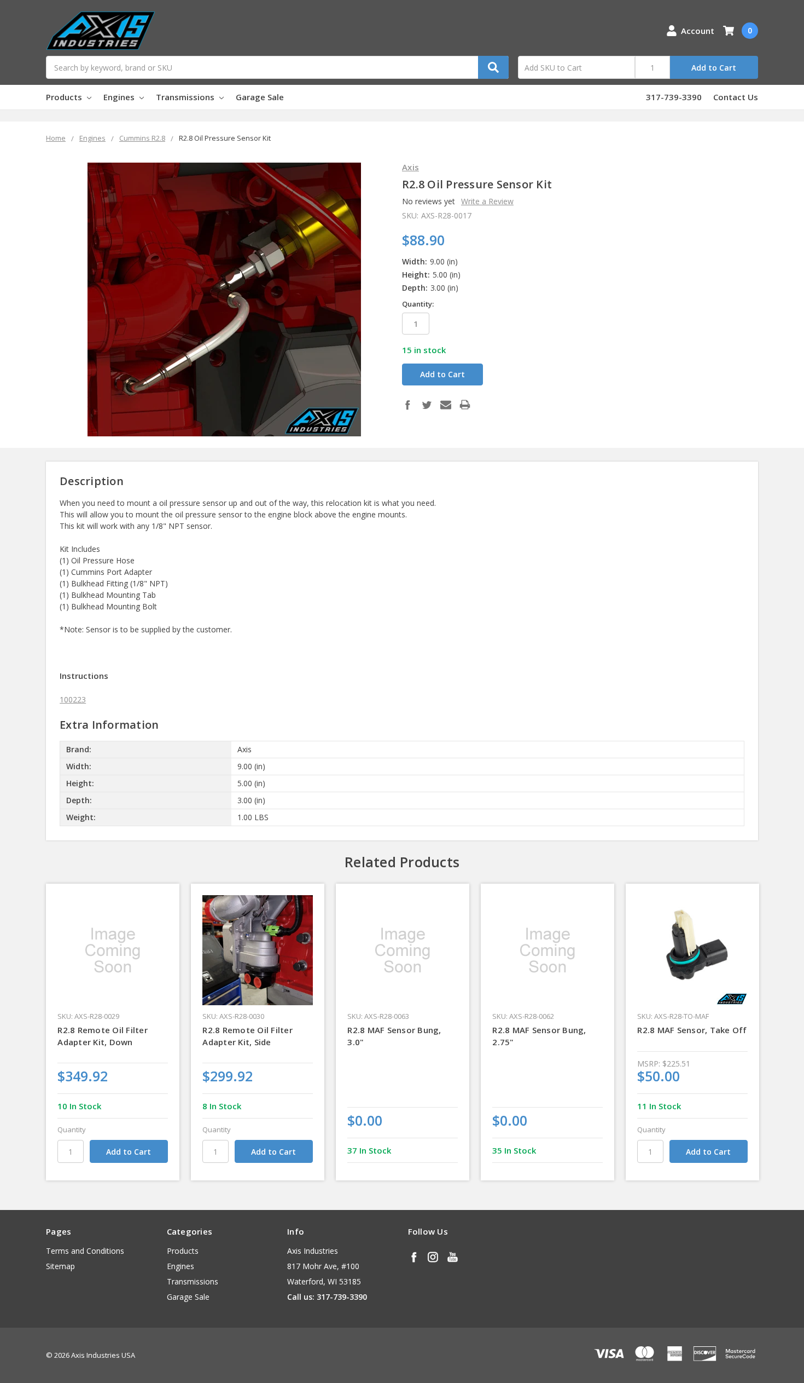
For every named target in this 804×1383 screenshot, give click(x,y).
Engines (120, 96)
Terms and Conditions (85, 1251)
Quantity (71, 1129)
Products (65, 96)
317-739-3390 (674, 96)
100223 (73, 699)
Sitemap (60, 1266)
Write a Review (487, 201)
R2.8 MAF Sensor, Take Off (692, 1029)
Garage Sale (260, 96)
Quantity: (418, 304)
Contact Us (735, 96)
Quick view (113, 950)
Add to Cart (713, 67)
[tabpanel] (112, 1032)
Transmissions (186, 96)
